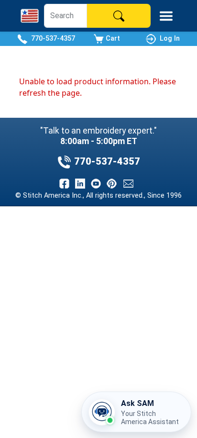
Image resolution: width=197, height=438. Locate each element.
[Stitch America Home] (29, 15)
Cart (112, 38)
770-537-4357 (51, 38)
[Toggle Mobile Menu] (166, 16)
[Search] (119, 16)
